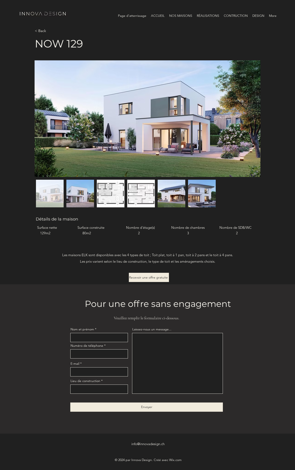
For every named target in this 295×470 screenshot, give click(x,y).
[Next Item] (252, 118)
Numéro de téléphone (87, 345)
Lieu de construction (85, 380)
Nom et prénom (82, 329)
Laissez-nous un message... (151, 329)
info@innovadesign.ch (148, 444)
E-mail (75, 363)
